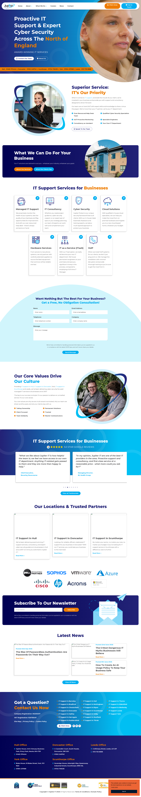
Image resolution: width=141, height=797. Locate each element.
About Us (42, 58)
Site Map (17, 721)
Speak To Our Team (82, 129)
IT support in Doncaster (42, 386)
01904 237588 (69, 69)
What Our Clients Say (44, 169)
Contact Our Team (25, 58)
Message (36, 326)
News (62, 6)
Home (20, 6)
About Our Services (23, 169)
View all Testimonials (70, 493)
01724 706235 (53, 69)
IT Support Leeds (115, 711)
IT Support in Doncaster (68, 711)
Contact (70, 6)
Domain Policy (96, 792)
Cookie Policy (41, 721)
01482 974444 (11, 69)
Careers (53, 6)
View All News (70, 682)
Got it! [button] (124, 791)
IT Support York (115, 714)
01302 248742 (32, 69)
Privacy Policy (28, 721)
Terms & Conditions (82, 792)
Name (35, 308)
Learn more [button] (114, 787)
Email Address (77, 308)
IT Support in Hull (90, 701)
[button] (63, 487)
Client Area (65, 726)
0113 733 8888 (86, 69)
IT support (88, 98)
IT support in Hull (27, 386)
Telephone (37, 317)
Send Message (70, 352)
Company (75, 317)
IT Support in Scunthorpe (93, 711)
